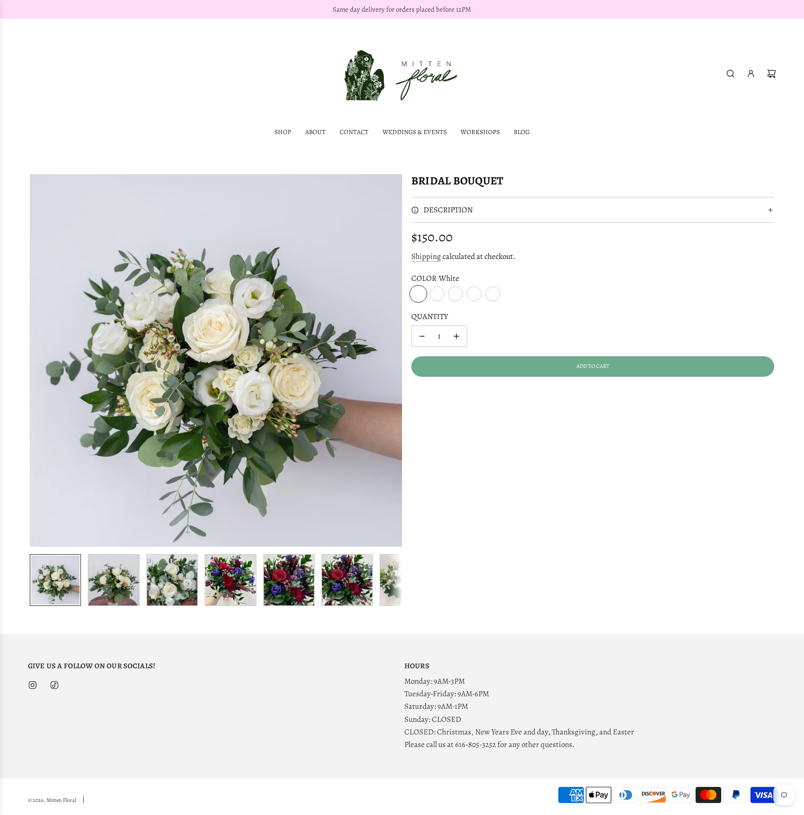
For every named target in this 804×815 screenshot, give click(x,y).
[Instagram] (32, 685)
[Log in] (751, 73)
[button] (37, 360)
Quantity (429, 316)
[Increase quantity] (456, 336)
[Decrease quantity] (422, 336)
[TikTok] (54, 685)
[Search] (730, 73)
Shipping (426, 256)
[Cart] (771, 73)
